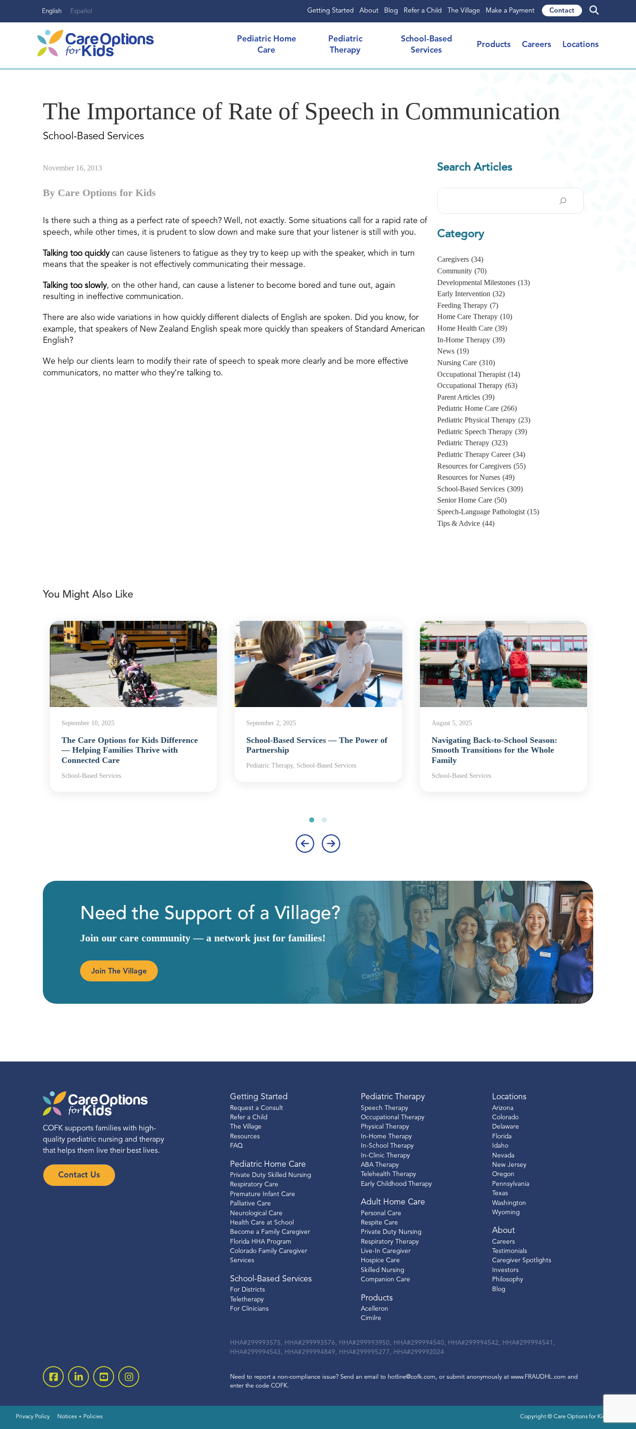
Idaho (500, 1146)
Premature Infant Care (262, 1194)
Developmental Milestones (483, 282)
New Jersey (509, 1165)
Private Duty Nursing (391, 1232)
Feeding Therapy (467, 305)
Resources (245, 1137)
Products (494, 45)
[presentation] (305, 843)
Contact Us (79, 1175)
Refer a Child (423, 10)
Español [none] (81, 11)
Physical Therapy (385, 1127)
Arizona (503, 1108)
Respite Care (379, 1223)
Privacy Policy (33, 1417)
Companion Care (385, 1280)
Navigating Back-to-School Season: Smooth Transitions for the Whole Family (494, 750)
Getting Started (330, 10)
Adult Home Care (393, 1202)
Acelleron (374, 1309)
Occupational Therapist (478, 374)
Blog (391, 10)
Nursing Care (466, 363)
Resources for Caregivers (481, 466)
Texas (500, 1194)
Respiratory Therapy (390, 1242)
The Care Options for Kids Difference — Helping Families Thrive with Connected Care (129, 750)
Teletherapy (247, 1300)
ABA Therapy (380, 1165)
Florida (502, 1137)
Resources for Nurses (475, 477)
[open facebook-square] (53, 1376)
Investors (505, 1270)
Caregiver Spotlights (521, 1261)
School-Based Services (480, 489)
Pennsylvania (510, 1184)
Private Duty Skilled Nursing (270, 1175)
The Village (463, 10)
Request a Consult (256, 1108)
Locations (580, 45)
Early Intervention (471, 294)
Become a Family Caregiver (270, 1232)
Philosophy (507, 1280)
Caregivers (460, 259)
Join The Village (119, 971)
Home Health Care (472, 328)
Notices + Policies (79, 1417)
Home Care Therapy (474, 316)
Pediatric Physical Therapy (483, 420)
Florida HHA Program (260, 1242)
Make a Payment (510, 10)
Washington (509, 1203)
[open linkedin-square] (78, 1376)
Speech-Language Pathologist (488, 512)
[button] (311, 820)
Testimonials (509, 1251)
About (369, 10)
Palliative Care (250, 1204)
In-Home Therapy (471, 340)
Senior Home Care (472, 500)
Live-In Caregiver (386, 1251)
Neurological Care (256, 1214)
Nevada (503, 1156)
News (453, 351)
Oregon (503, 1174)
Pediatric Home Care (477, 408)
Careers (536, 45)
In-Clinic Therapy (385, 1156)
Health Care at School (262, 1223)
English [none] (51, 11)
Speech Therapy (384, 1108)
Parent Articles (465, 397)
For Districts (247, 1290)
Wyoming (506, 1213)
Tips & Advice (465, 523)
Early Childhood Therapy (396, 1184)
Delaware (505, 1127)
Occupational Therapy (477, 385)
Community (462, 271)
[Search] (562, 200)
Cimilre (371, 1318)
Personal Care (381, 1214)
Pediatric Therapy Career (481, 454)
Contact (562, 10)
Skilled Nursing (382, 1270)
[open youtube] (103, 1376)
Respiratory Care (254, 1185)
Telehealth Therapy (388, 1174)
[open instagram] (128, 1376)
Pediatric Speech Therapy (482, 432)
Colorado (505, 1118)
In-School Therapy (387, 1146)
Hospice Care (380, 1261)
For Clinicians (249, 1309)
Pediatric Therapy (472, 443)
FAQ (236, 1146)
